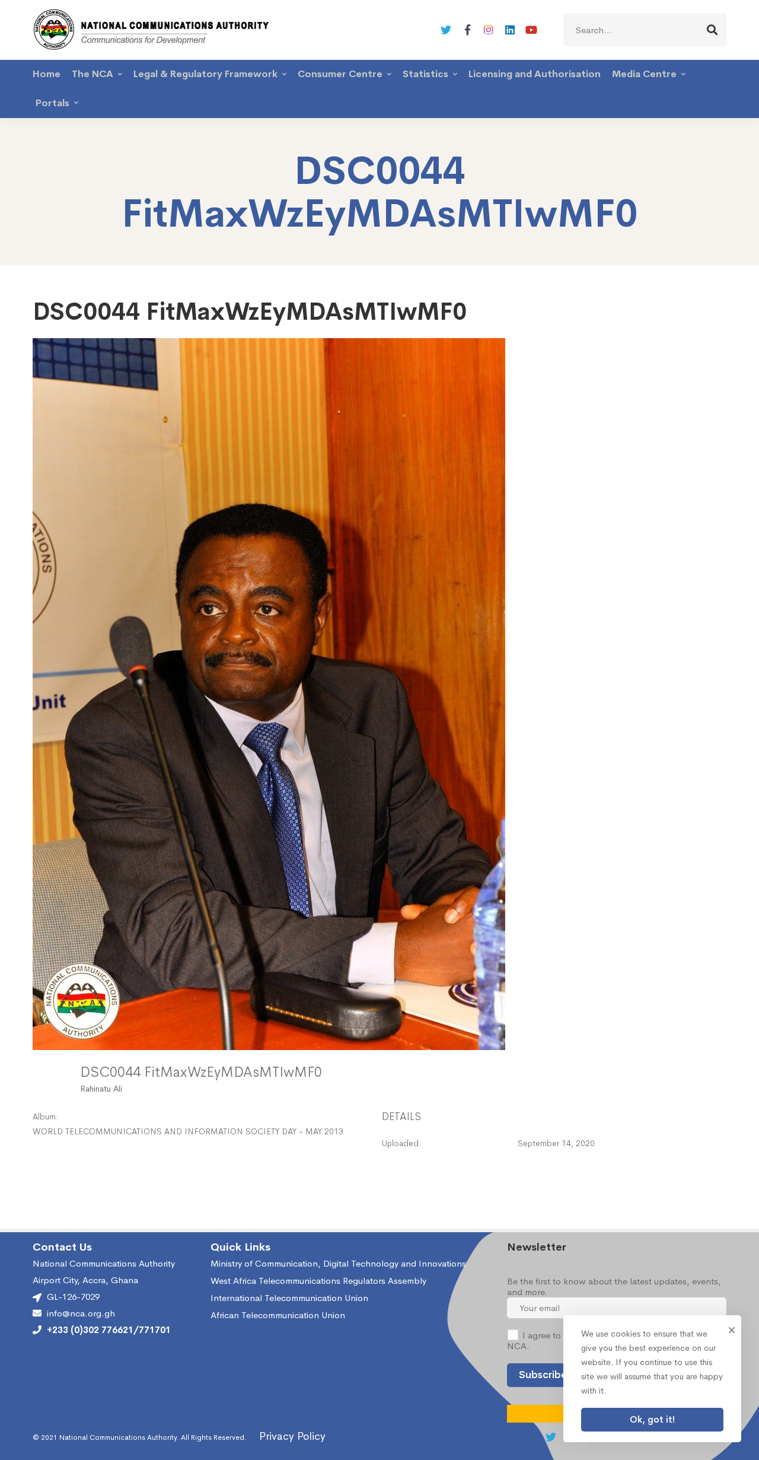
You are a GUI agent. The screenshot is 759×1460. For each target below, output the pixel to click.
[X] (445, 29)
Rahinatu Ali (101, 1088)
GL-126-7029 (73, 1296)
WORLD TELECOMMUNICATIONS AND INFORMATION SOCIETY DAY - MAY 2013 (188, 1131)
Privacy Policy (292, 1436)
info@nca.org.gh (81, 1313)
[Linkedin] (509, 29)
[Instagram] (488, 29)
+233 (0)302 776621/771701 (109, 1330)
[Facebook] (467, 29)
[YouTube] (531, 29)
